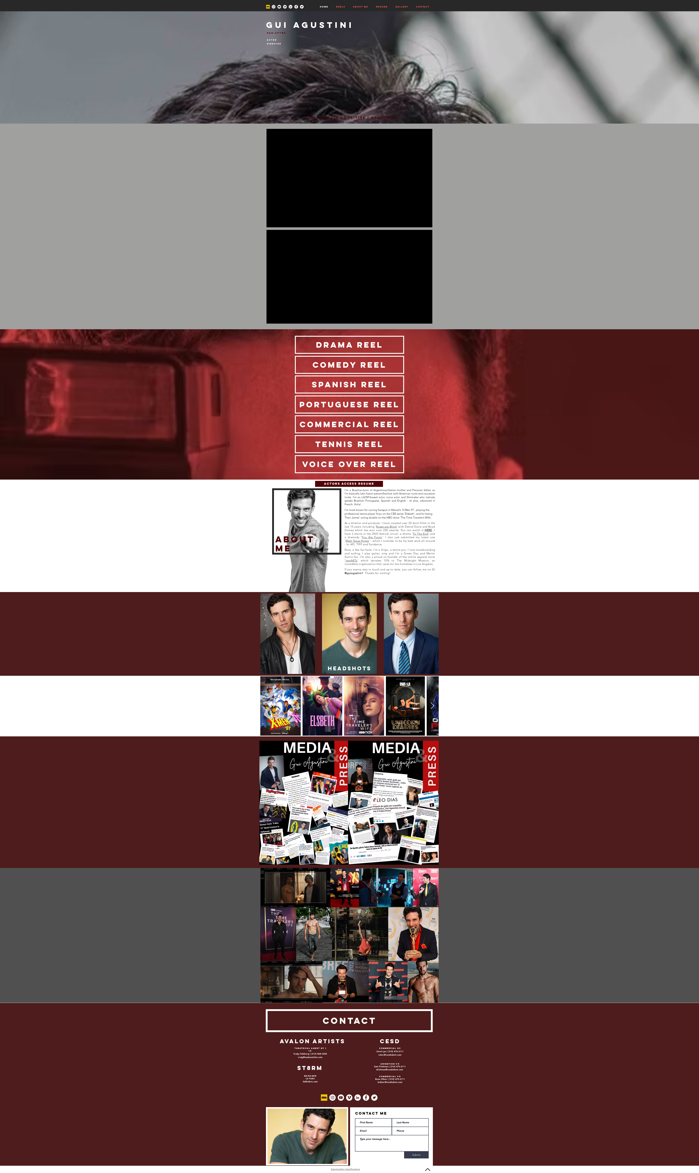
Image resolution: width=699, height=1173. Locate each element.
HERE (428, 530)
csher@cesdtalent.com (389, 1054)
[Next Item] (432, 705)
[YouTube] (279, 7)
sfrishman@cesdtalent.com (389, 1069)
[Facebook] (296, 7)
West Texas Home (357, 541)
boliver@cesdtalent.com (390, 1082)
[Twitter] (302, 7)
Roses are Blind (386, 526)
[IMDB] (268, 7)
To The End (420, 533)
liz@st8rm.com (310, 1081)
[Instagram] (273, 7)
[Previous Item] (266, 705)
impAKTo (351, 560)
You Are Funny (372, 537)
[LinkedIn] (290, 7)
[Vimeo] (285, 7)
